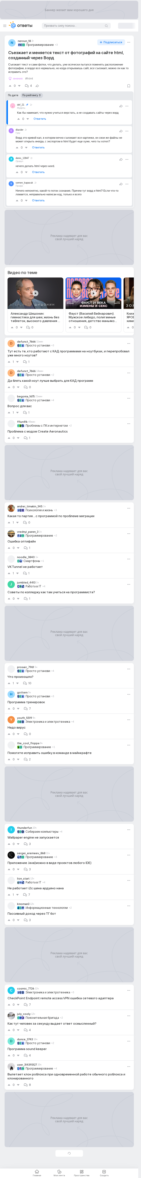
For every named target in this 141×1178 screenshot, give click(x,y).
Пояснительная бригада (42, 1017)
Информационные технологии (47, 908)
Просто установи (38, 345)
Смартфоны (32, 561)
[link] (35, 304)
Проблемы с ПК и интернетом (47, 425)
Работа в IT (33, 586)
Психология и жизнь (39, 510)
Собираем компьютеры (42, 831)
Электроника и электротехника (48, 721)
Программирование (40, 45)
